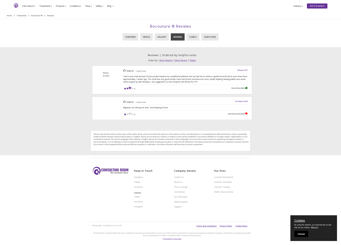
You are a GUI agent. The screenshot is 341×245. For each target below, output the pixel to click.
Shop (88, 6)
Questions (210, 36)
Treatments (45, 6)
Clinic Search (28, 6)
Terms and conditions (206, 226)
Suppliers (178, 206)
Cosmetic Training (222, 187)
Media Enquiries (181, 201)
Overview (130, 36)
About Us (178, 182)
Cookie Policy (241, 226)
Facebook (138, 187)
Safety (99, 6)
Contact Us (179, 177)
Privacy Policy (226, 226)
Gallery (161, 36)
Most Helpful (165, 60)
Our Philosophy (180, 197)
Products (61, 6)
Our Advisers (179, 192)
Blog (110, 6)
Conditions (75, 6)
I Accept (301, 234)
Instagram (138, 177)
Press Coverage (181, 187)
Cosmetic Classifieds (223, 182)
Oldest (193, 60)
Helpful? (130, 71)
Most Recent (181, 60)
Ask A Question (317, 5)
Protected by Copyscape (172, 239)
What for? (314, 227)
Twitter (137, 182)
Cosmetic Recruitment (223, 177)
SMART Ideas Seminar (223, 192)
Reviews (177, 36)
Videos (146, 36)
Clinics (193, 36)
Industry (298, 6)
